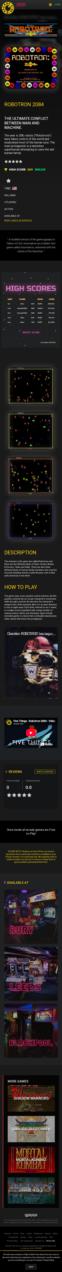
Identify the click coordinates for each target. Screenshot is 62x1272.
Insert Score (31, 332)
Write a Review (45, 771)
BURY (7, 220)
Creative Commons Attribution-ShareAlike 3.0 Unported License (34, 1222)
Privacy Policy (48, 1260)
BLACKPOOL (25, 220)
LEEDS (14, 220)
